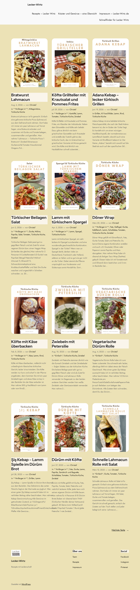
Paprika (14, 234)
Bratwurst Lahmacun (20, 97)
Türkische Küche (18, 112)
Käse (31, 355)
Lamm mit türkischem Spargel (69, 219)
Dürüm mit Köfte (67, 459)
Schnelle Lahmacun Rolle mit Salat (109, 462)
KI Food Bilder (107, 113)
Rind (122, 113)
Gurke (31, 231)
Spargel (78, 231)
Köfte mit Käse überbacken (24, 344)
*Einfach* (58, 355)
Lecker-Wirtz (35, 4)
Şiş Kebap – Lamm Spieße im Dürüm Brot (27, 464)
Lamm (79, 113)
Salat (20, 234)
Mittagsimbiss (34, 109)
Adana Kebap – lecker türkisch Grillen (105, 99)
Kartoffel (72, 113)
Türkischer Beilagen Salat (28, 219)
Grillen (97, 113)
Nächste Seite (120, 530)
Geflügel (117, 227)
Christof (33, 105)
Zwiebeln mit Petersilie (63, 344)
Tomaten (55, 116)
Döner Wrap (103, 217)
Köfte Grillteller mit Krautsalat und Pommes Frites (69, 99)
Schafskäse (112, 230)
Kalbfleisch (96, 230)
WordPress (26, 584)
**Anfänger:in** (20, 109)
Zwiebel (77, 116)
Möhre (37, 231)
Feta (111, 227)
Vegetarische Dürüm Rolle (104, 344)
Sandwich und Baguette (68, 472)
